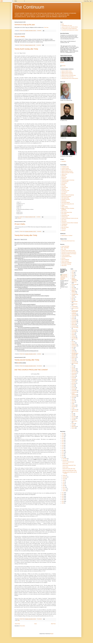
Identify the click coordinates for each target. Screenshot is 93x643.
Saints (73, 397)
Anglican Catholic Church (66, 71)
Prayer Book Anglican (65, 202)
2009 (63, 496)
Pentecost (74, 376)
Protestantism (74, 390)
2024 (63, 436)
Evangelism (74, 326)
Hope (73, 341)
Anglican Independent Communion (74, 279)
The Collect (74, 416)
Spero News (63, 219)
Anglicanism (74, 281)
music (73, 365)
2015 (63, 452)
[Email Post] (43, 30)
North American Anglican (66, 196)
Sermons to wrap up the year (25, 25)
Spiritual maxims (75, 411)
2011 (63, 492)
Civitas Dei (63, 178)
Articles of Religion (73, 291)
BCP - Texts (63, 249)
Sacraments (74, 396)
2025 (63, 435)
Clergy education (75, 308)
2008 (63, 497)
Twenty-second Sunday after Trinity (27, 360)
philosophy (74, 383)
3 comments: (38, 45)
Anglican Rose (64, 174)
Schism (73, 400)
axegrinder (63, 175)
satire (73, 399)
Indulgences (74, 344)
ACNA (73, 273)
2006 (63, 501)
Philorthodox (63, 200)
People (73, 377)
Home (35, 623)
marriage (73, 351)
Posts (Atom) (22, 625)
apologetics (74, 288)
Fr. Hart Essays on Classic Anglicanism (69, 28)
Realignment (74, 392)
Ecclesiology (74, 320)
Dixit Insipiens (64, 183)
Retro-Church (64, 210)
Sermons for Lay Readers (66, 262)
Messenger (63, 193)
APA (72, 286)
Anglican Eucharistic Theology (67, 172)
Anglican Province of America (67, 73)
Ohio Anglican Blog (65, 197)
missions (73, 360)
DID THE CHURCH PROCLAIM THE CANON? (31, 370)
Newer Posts (17, 623)
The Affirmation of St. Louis (66, 25)
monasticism (74, 361)
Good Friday (74, 331)
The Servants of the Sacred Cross (68, 240)
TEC (72, 415)
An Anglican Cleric (65, 166)
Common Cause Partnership (75, 311)
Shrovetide (74, 406)
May (64, 483)
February (64, 489)
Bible (19, 620)
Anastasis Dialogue (65, 168)
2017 (63, 448)
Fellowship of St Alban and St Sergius (68, 253)
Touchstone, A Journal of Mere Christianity (69, 222)
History (73, 334)
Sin (72, 408)
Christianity (74, 306)
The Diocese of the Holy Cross (67, 76)
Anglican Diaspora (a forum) (67, 171)
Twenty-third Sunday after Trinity (26, 235)
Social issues (74, 409)
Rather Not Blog (64, 206)
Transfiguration (64, 224)
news (73, 367)
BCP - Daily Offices (65, 247)
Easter (73, 318)
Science (73, 402)
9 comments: (39, 231)
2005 (63, 503)
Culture (73, 317)
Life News (63, 258)
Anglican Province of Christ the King (68, 75)
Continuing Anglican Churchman (67, 180)
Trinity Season (74, 421)
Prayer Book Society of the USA (67, 203)
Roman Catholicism (74, 394)
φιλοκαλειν (63, 230)
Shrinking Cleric (64, 216)
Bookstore (62, 62)
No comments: (39, 365)
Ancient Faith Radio (65, 246)
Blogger (51, 633)
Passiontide (74, 373)
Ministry (73, 358)
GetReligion (63, 189)
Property (73, 389)
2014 (63, 453)
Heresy (73, 333)
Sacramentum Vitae (65, 215)
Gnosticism (74, 330)
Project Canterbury (65, 261)
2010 (63, 494)
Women (73, 428)
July (63, 480)
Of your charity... (20, 224)
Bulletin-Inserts (75, 301)
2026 (63, 433)
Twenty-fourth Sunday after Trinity (26, 49)
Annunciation (74, 284)
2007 (63, 499)
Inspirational (74, 345)
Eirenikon (63, 184)
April (64, 485)
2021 (63, 441)
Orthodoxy (74, 370)
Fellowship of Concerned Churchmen (68, 252)
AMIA (73, 276)
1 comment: (38, 216)
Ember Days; (74, 323)
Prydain (62, 205)
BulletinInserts (74, 304)
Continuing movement (74, 314)
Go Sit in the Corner (65, 190)
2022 (63, 440)
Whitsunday (74, 426)
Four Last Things (75, 327)
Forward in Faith (64, 187)
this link (18, 362)
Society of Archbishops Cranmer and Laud (69, 218)
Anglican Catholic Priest (66, 169)
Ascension (74, 292)
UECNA (73, 423)
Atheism (73, 297)
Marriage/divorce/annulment (75, 354)
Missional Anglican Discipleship (67, 194)
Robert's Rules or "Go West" (66, 235)
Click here (46, 27)
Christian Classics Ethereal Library (68, 250)
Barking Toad (64, 177)
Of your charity (20, 36)
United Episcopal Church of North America (69, 78)
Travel (73, 419)
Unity (73, 425)
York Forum (63, 228)
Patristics (73, 374)
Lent (72, 348)
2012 (63, 457)
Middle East (74, 357)
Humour (73, 343)
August (64, 478)
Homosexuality (75, 338)
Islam (73, 347)
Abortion (73, 270)
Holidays (73, 336)
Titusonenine (64, 221)
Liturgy (73, 350)
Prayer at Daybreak (65, 259)
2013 (63, 455)
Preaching (74, 387)
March (64, 487)
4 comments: (39, 30)
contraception (74, 315)
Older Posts (53, 623)
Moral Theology (75, 363)
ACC (73, 272)
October (64, 475)
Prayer (73, 386)
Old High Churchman (65, 199)
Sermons (19, 218)
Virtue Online (64, 225)
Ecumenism (74, 321)
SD (72, 403)
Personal (73, 381)
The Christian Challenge (66, 264)
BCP (72, 298)
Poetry (73, 384)
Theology (73, 418)
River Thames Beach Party (66, 212)
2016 (63, 450)
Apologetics (63, 161)
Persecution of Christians (74, 380)
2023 (63, 438)
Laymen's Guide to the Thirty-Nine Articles (69, 27)
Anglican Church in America (66, 72)
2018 (63, 447)
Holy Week (74, 337)
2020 (63, 443)
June (64, 482)
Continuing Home (64, 181)
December (65, 458)
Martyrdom (74, 355)
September (65, 477)
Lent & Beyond (64, 191)
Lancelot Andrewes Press (66, 256)
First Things (63, 186)
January (64, 490)
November (65, 460)
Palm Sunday (74, 371)
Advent (73, 275)
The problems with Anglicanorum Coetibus (69, 30)
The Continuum (29, 7)
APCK (73, 287)
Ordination (74, 368)
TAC (72, 413)
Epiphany (73, 324)
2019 (63, 445)
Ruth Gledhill (64, 213)
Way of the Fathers (65, 227)
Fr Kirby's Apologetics (65, 255)
